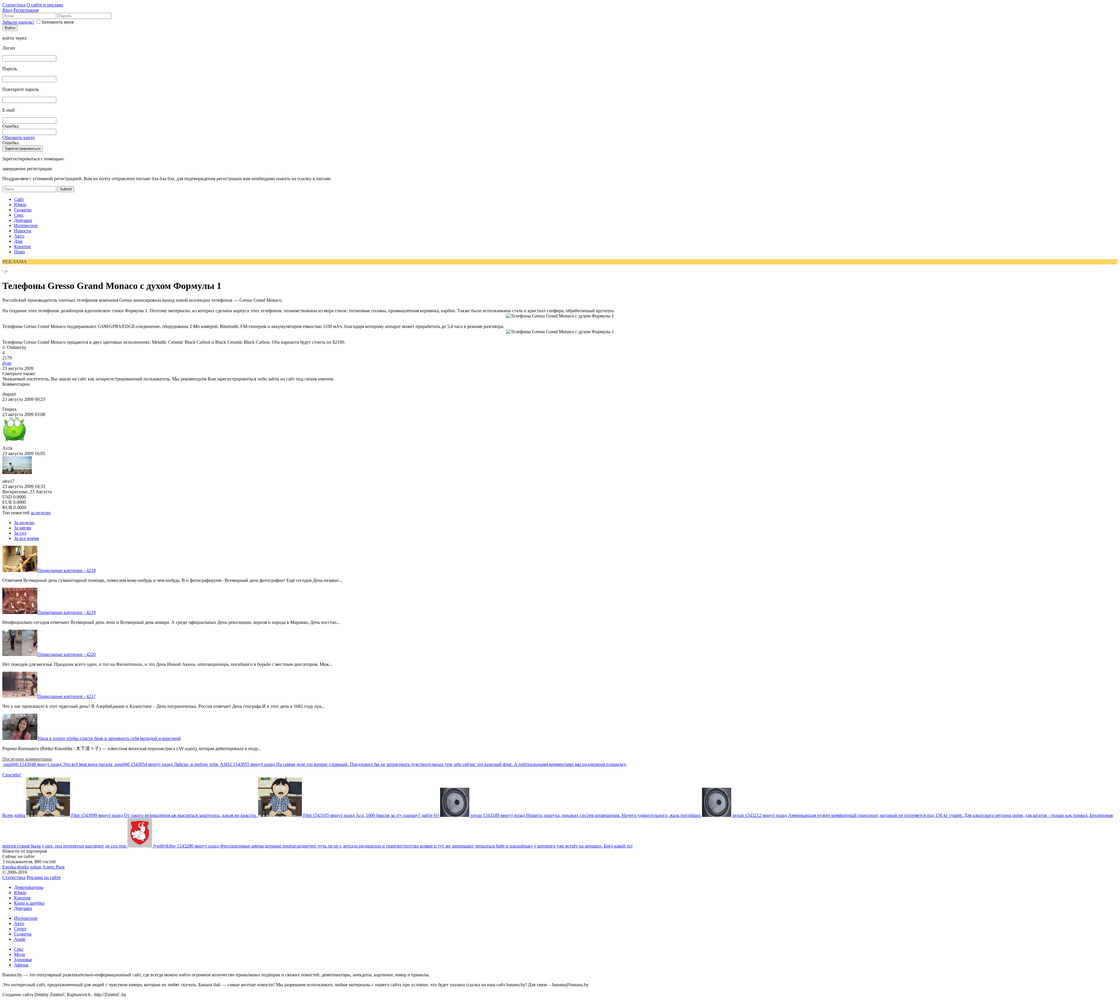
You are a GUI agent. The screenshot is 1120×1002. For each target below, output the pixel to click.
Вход (7, 10)
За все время (26, 538)
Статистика (13, 4)
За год (20, 533)
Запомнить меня (57, 22)
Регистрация (25, 10)
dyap (6, 363)
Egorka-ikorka (15, 866)
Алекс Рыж (53, 866)
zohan (35, 866)
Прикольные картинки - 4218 (66, 570)
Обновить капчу (18, 137)
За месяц (22, 527)
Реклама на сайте (44, 877)
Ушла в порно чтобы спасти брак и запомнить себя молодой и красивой (109, 738)
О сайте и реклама (45, 4)
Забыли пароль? (18, 22)
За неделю (24, 522)
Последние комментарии (27, 759)
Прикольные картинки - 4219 (66, 612)
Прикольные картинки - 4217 (66, 696)
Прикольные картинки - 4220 (66, 654)
